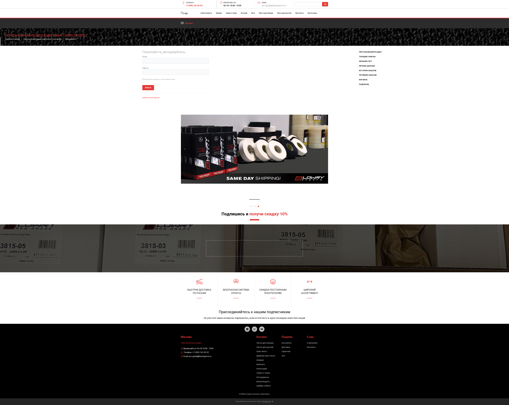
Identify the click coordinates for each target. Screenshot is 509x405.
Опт (283, 355)
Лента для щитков (284, 13)
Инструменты (262, 377)
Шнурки (219, 13)
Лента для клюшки (266, 13)
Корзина (363, 80)
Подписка (364, 84)
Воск (253, 13)
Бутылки (244, 13)
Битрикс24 (267, 401)
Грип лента (299, 13)
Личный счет (365, 61)
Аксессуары (312, 13)
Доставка (286, 347)
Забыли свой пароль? (151, 98)
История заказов (367, 71)
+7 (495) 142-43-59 (194, 6)
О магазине (312, 343)
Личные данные (367, 66)
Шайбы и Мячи (263, 385)
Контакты (311, 347)
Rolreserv (260, 364)
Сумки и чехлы (231, 13)
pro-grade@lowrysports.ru (274, 6)
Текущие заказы (367, 57)
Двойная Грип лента (265, 355)
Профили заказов (367, 75)
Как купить (287, 343)
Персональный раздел (370, 52)
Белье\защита (206, 13)
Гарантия (286, 351)
